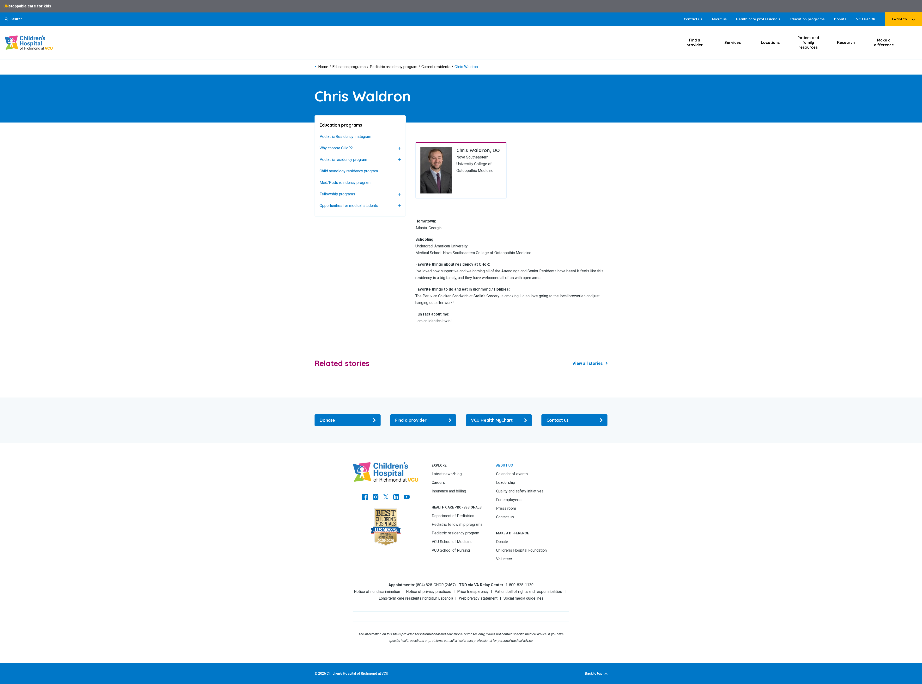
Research (846, 42)
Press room (506, 508)
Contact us (693, 19)
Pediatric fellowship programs (457, 524)
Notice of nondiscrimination (377, 591)
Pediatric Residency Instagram (345, 136)
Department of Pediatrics (453, 516)
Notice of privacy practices (428, 591)
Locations (770, 42)
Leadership (505, 482)
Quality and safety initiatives (520, 491)
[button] (14, 19)
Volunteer (504, 559)
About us (719, 19)
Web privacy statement (478, 598)
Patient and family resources (808, 42)
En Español (442, 598)
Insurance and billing (449, 491)
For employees (509, 499)
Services (732, 42)
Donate (840, 19)
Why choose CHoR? (336, 148)
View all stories (587, 363)
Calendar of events (512, 474)
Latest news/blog (447, 474)
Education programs (807, 19)
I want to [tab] (899, 19)
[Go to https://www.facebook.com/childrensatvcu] (365, 497)
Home (323, 67)
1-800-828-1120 (519, 585)
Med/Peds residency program (345, 182)
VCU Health (865, 19)
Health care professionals (758, 19)
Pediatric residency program (393, 67)
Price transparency (473, 591)
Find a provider (694, 42)
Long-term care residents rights (405, 598)
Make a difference (884, 42)
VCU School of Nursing (451, 550)
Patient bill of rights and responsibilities (528, 591)
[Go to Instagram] (375, 497)
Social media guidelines (523, 598)
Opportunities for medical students (349, 205)
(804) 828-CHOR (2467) (436, 585)
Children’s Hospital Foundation (521, 550)
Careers (438, 482)
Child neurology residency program (349, 171)
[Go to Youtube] (407, 497)
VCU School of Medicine (452, 541)
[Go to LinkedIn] (396, 497)
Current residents (435, 67)
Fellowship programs (337, 194)
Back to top (593, 673)
